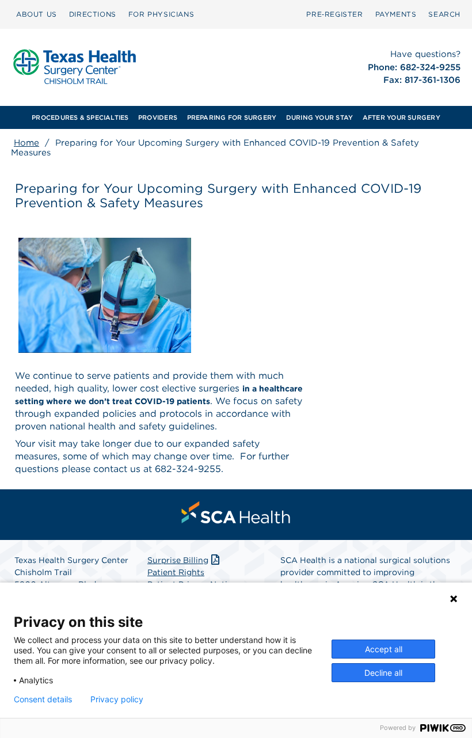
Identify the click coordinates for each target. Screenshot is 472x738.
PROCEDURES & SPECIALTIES (80, 117)
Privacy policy (116, 699)
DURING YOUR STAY (319, 117)
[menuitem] (37, 14)
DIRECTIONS (92, 14)
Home (26, 143)
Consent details (43, 699)
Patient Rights (175, 572)
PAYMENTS (396, 14)
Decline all (383, 673)
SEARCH (444, 14)
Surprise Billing (177, 560)
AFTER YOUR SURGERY (401, 117)
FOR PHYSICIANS (161, 14)
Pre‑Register (334, 14)
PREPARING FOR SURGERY (232, 117)
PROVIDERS (157, 117)
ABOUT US (36, 14)
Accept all (383, 649)
